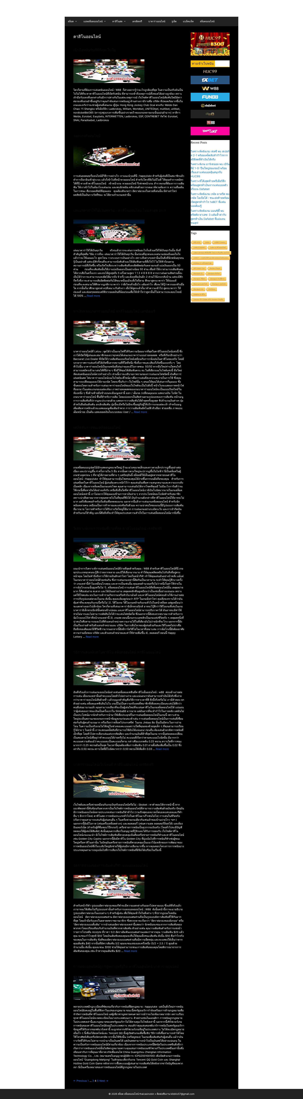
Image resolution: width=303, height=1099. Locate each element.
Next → (103, 1080)
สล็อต (71, 21)
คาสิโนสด (117, 21)
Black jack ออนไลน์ (200, 284)
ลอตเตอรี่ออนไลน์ (86, 136)
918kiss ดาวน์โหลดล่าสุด (203, 263)
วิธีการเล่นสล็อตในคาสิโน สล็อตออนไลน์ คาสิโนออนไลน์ (117, 652)
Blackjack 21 (198, 273)
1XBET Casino (219, 242)
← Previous (80, 1080)
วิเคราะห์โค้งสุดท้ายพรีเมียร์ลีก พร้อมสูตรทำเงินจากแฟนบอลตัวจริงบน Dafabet (209, 185)
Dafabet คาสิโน (199, 294)
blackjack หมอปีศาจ (217, 279)
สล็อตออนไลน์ (207, 21)
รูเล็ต (174, 21)
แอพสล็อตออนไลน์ (93, 21)
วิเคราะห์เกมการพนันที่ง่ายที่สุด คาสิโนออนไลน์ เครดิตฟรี (117, 528)
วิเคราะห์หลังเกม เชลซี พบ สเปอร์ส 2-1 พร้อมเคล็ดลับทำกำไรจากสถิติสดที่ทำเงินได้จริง (210, 155)
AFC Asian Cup (199, 268)
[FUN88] (210, 97)
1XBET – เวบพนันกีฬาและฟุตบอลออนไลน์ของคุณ (211, 258)
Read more (93, 295)
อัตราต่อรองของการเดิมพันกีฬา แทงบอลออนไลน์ (110, 865)
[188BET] (210, 114)
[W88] (210, 88)
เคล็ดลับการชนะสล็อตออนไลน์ (96, 428)
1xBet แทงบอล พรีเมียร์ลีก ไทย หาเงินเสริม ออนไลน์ (211, 253)
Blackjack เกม (198, 289)
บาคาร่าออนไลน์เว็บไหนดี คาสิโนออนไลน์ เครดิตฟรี (113, 765)
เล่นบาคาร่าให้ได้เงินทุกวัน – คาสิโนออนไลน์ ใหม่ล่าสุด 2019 (119, 210)
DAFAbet (212, 289)
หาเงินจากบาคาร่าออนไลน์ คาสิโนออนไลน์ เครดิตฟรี (114, 311)
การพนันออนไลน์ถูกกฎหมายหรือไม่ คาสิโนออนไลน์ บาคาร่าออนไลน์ (126, 967)
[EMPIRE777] (210, 105)
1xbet (207, 242)
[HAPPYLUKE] (210, 131)
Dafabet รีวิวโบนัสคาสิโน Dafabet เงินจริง (208, 299)
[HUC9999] (210, 71)
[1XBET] (210, 80)
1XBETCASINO (199, 247)
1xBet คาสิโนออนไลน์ (218, 247)
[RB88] (210, 122)
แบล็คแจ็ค (188, 21)
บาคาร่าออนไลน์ (156, 21)
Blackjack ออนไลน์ (219, 284)
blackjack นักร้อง (214, 273)
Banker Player (215, 268)
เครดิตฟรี (137, 21)
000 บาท (197, 242)
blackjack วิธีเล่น (199, 279)
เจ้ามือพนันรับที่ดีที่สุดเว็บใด (94, 50)
